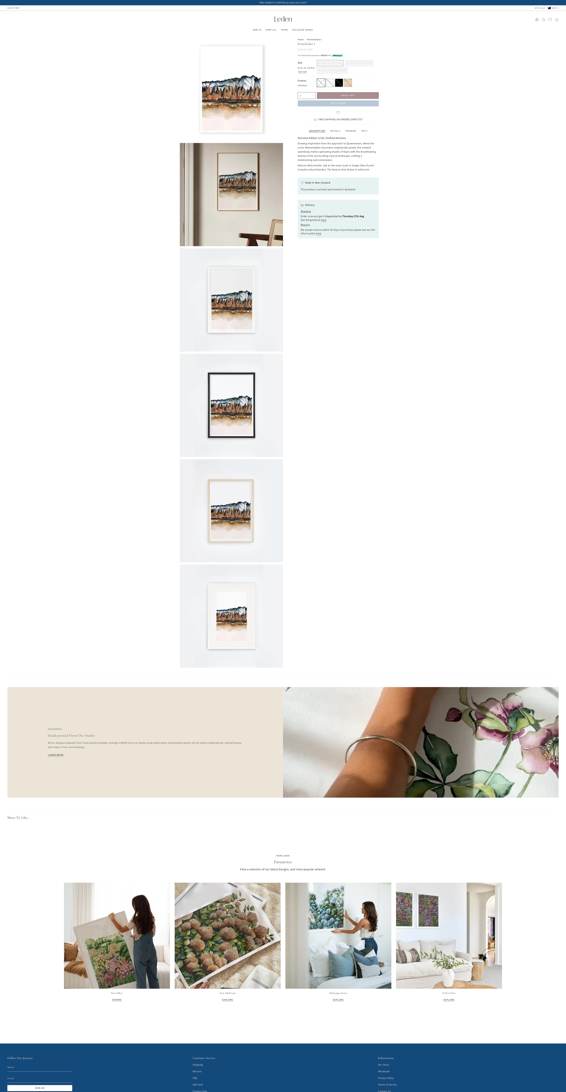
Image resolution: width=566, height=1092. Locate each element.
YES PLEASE (283, 563)
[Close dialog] (313, 505)
